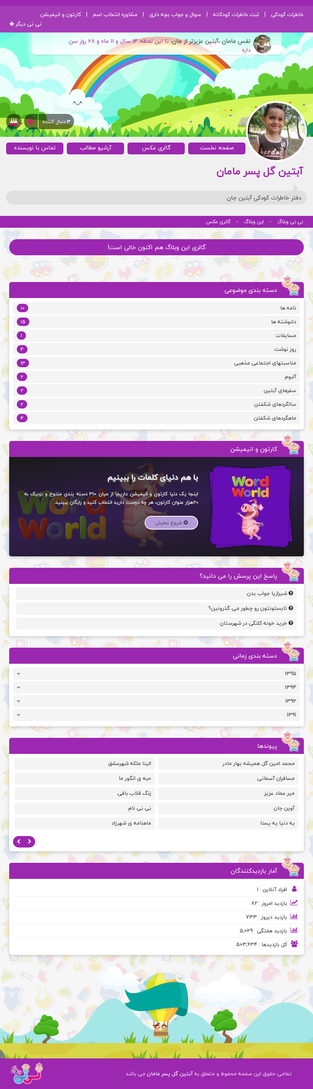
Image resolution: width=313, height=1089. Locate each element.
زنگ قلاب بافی (134, 793)
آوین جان (284, 808)
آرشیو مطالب (95, 147)
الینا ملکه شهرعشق (129, 763)
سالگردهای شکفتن (158, 404)
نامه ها (158, 308)
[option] (228, 795)
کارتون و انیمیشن (60, 14)
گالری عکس (156, 147)
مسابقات (158, 335)
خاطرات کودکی (287, 14)
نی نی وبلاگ (290, 221)
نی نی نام (139, 808)
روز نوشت (158, 349)
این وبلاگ (254, 221)
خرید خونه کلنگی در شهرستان (254, 623)
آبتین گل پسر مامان (169, 1073)
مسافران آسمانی (276, 778)
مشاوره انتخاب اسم (115, 14)
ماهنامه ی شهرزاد (131, 823)
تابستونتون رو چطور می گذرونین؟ (248, 608)
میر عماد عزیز (279, 793)
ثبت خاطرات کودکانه (236, 14)
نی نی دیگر (28, 24)
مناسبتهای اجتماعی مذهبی (158, 363)
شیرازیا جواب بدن (268, 593)
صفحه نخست (217, 147)
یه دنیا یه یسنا (277, 823)
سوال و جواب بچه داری (175, 14)
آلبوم (158, 376)
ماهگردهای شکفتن (158, 418)
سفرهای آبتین (158, 390)
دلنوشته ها (158, 321)
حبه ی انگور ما (135, 778)
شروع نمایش (169, 523)
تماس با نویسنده (35, 147)
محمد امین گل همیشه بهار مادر (259, 763)
